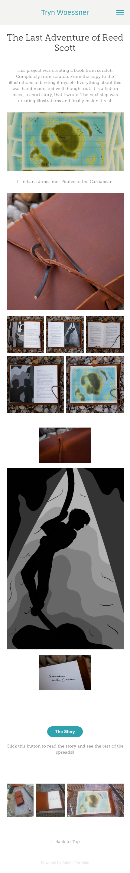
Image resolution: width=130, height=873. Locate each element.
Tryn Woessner (65, 12)
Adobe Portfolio (75, 863)
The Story (65, 731)
